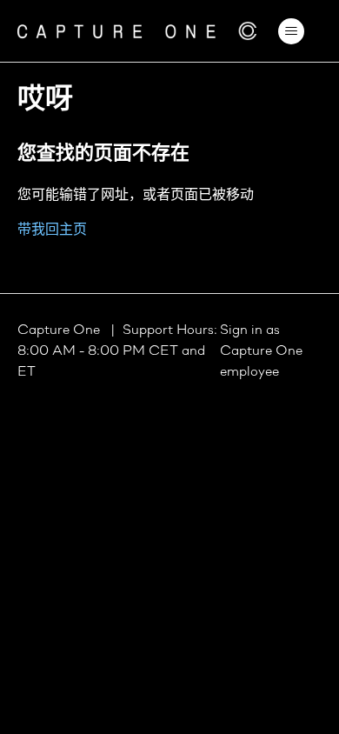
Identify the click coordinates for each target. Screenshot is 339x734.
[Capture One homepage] (137, 31)
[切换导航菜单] (291, 31)
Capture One (60, 330)
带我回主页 (52, 230)
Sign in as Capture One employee (261, 351)
